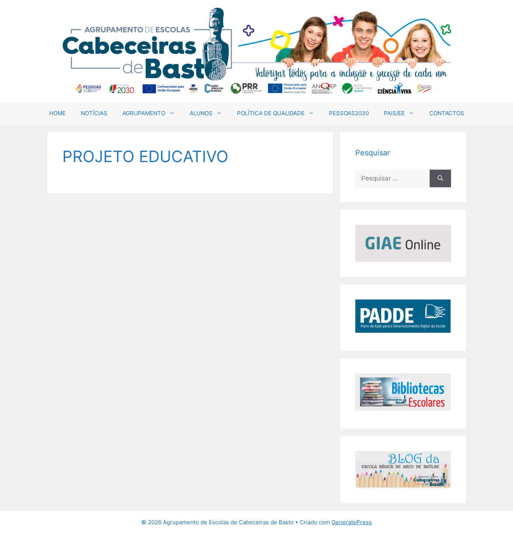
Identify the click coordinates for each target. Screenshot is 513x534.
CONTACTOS (446, 113)
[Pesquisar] (440, 179)
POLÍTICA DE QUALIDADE (271, 113)
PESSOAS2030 (349, 113)
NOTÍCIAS (94, 113)
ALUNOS (201, 113)
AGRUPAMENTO (143, 113)
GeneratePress (352, 522)
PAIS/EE (394, 113)
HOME (57, 113)
